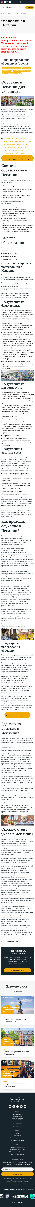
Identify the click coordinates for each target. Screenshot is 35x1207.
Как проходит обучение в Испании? (16, 147)
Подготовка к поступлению (22, 70)
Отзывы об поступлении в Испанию (16, 144)
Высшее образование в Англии (12, 68)
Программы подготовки (17, 1149)
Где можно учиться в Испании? (15, 150)
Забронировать (18, 970)
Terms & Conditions (17, 1202)
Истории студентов (17, 1140)
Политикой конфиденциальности (12, 1180)
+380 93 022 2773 (17, 1126)
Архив (5, 1017)
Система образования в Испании (15, 138)
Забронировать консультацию (17, 159)
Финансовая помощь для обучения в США (15, 1020)
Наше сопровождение (17, 1138)
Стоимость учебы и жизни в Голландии (16, 1052)
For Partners (17, 1135)
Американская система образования (14, 1085)
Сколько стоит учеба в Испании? (15, 153)
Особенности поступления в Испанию (17, 141)
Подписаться (17, 1174)
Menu (28, 7)
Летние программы (17, 1154)
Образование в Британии (17, 1152)
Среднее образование (17, 1147)
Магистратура (7, 70)
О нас (17, 1133)
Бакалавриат (26, 68)
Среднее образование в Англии (12, 73)
